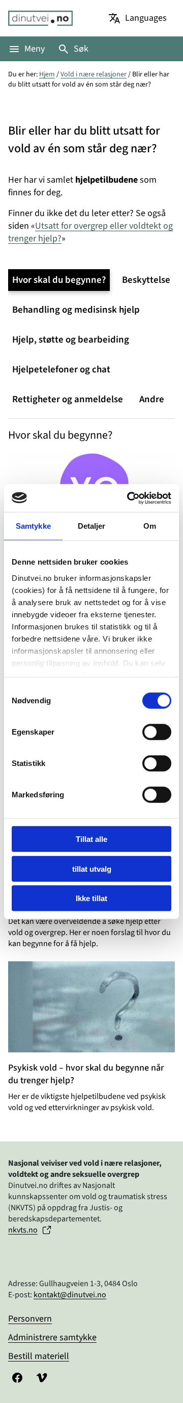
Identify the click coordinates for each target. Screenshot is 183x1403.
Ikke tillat (91, 898)
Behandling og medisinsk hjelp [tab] (76, 310)
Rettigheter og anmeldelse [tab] (67, 399)
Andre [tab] (151, 399)
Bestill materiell (38, 1356)
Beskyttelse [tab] (146, 280)
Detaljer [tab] (92, 526)
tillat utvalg (91, 868)
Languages (146, 18)
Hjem (47, 74)
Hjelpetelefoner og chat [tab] (61, 369)
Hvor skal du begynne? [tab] (59, 280)
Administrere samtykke (52, 1337)
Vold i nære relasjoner (93, 74)
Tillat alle (91, 839)
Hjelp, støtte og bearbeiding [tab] (70, 340)
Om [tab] (149, 526)
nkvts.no (23, 1230)
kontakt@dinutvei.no (70, 1294)
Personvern (30, 1318)
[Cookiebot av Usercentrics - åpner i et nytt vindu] (129, 497)
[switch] (156, 732)
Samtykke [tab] (33, 526)
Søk (81, 48)
